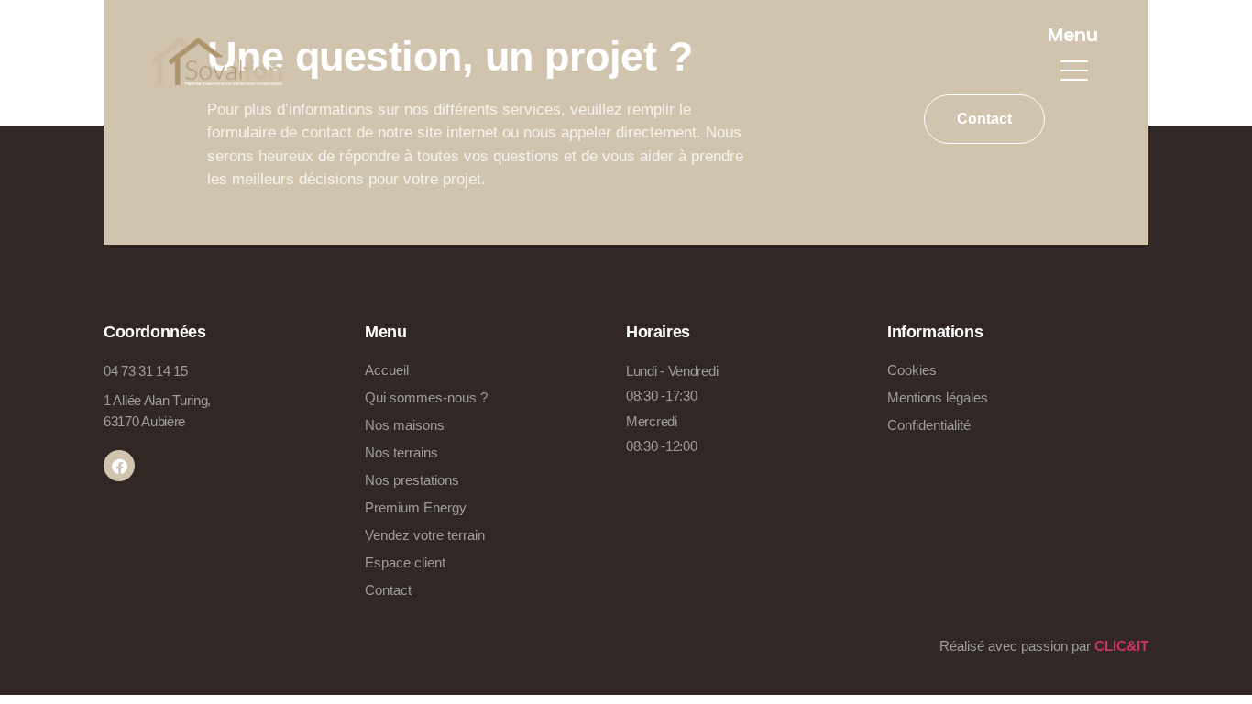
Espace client (405, 562)
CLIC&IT (1121, 646)
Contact (388, 590)
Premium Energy (416, 507)
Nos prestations (412, 480)
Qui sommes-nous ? (426, 397)
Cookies (912, 370)
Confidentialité (929, 425)
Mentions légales (937, 397)
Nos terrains (401, 452)
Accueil (387, 370)
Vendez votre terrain (425, 535)
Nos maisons (405, 425)
